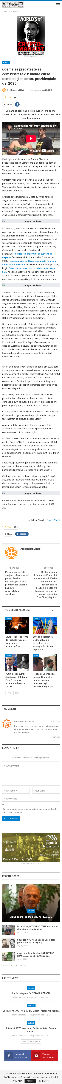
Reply (57, 737)
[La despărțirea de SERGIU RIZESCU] (31, 903)
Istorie (31, 911)
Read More (43, 1081)
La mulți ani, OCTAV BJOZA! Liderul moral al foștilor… (31, 1010)
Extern (6, 62)
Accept (30, 1080)
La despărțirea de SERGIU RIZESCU (31, 916)
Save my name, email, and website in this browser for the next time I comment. (30, 811)
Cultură (31, 1023)
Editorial (31, 1005)
